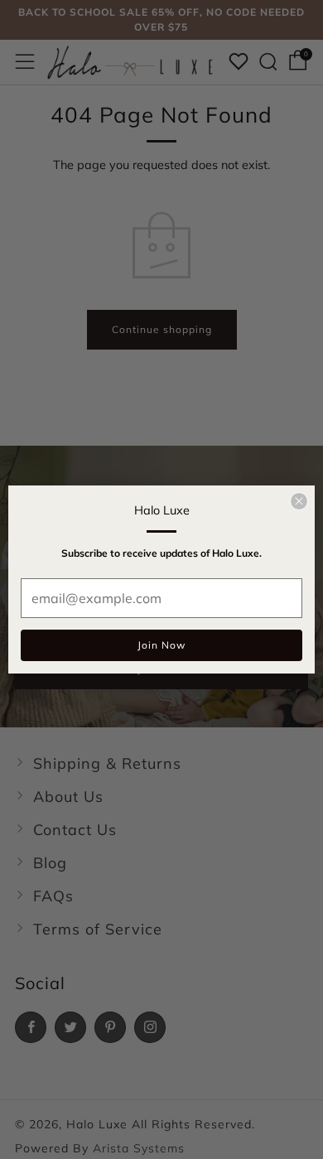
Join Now (161, 645)
